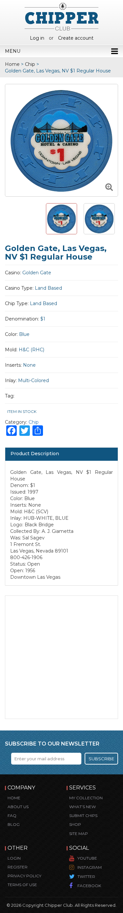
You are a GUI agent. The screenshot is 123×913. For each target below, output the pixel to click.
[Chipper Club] (61, 16)
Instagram (89, 867)
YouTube (87, 858)
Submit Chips (83, 815)
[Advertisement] (61, 657)
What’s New (82, 806)
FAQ (12, 815)
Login (14, 858)
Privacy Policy (24, 875)
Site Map (78, 833)
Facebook (89, 885)
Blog (14, 824)
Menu (12, 51)
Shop (75, 824)
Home (12, 64)
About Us (18, 806)
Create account (75, 38)
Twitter (86, 876)
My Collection (86, 797)
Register (18, 866)
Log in (37, 38)
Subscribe (101, 758)
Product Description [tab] (34, 454)
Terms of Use (22, 884)
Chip (30, 64)
